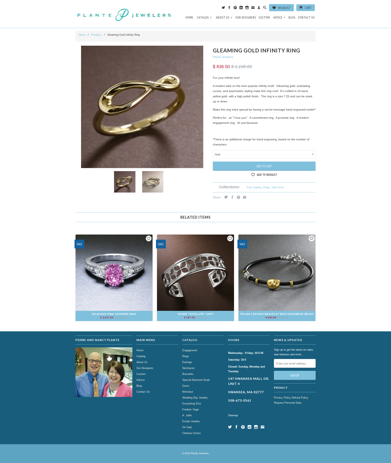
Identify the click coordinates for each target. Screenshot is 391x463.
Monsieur (187, 391)
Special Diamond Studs (196, 379)
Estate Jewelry (191, 421)
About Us (224, 17)
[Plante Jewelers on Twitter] (223, 8)
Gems (185, 385)
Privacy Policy (282, 397)
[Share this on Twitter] (225, 197)
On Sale (187, 427)
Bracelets (187, 373)
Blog (292, 17)
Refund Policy (300, 397)
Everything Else (191, 403)
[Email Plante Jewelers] (253, 8)
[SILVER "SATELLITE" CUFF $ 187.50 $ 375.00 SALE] (195, 319)
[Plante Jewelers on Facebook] (229, 8)
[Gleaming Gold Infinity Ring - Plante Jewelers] (142, 107)
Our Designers (245, 17)
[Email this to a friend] (243, 197)
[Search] (265, 8)
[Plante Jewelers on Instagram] (247, 8)
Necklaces (188, 368)
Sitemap (233, 415)
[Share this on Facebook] (231, 197)
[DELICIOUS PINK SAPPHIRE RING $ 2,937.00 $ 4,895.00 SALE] (114, 319)
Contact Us (306, 17)
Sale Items (277, 187)
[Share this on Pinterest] (237, 197)
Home (189, 17)
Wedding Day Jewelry (195, 397)
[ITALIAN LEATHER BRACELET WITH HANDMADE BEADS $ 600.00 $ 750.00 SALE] (277, 319)
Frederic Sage (190, 409)
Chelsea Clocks (191, 433)
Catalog (204, 17)
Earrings (187, 362)
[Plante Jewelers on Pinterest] (235, 8)
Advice (279, 17)
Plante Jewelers (223, 57)
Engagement (189, 350)
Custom (264, 17)
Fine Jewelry (254, 187)
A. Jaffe (187, 415)
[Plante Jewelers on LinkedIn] (241, 8)
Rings (266, 187)
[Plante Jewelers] (124, 14)
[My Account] (259, 8)
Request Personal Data (287, 402)
